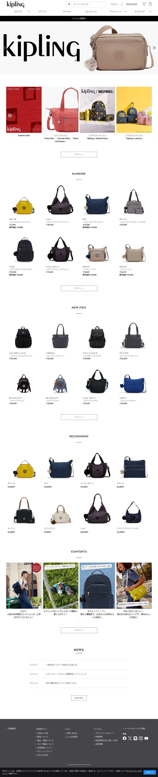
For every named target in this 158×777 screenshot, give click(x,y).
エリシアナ (124, 353)
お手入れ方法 (42, 755)
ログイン (114, 4)
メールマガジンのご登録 (135, 728)
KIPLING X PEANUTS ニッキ (127, 528)
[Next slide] (154, 48)
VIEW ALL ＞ (79, 154)
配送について (42, 737)
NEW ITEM (42, 11)
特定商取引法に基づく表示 (106, 740)
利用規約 (99, 737)
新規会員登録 (131, 4)
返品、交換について (45, 740)
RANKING (67, 11)
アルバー (120, 483)
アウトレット (115, 11)
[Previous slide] (4, 48)
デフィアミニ (49, 528)
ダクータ (12, 219)
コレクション (91, 11)
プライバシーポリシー (104, 733)
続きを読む (79, 698)
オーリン (123, 219)
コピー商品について (45, 744)
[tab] (78, 72)
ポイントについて (44, 751)
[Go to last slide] (10, 115)
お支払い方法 (42, 733)
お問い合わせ (71, 733)
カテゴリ (18, 11)
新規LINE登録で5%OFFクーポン (79, 18)
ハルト (48, 219)
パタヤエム (50, 353)
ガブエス (86, 267)
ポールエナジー (15, 398)
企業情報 (99, 744)
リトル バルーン (52, 267)
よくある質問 (71, 737)
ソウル (12, 267)
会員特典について (44, 748)
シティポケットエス (17, 353)
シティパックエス (90, 353)
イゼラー (123, 398)
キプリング (140, 11)
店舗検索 (11, 728)
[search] (69, 4)
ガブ (84, 219)
